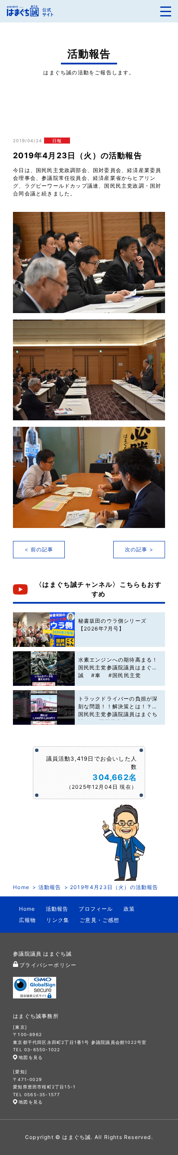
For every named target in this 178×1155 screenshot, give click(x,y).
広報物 (27, 920)
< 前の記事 (39, 549)
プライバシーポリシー (47, 965)
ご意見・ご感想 (99, 920)
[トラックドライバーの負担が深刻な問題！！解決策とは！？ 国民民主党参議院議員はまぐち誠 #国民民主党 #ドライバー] (43, 707)
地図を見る (31, 1057)
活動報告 (49, 887)
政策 (129, 908)
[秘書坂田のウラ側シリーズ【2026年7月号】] (43, 629)
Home (21, 887)
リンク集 (57, 920)
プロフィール (96, 908)
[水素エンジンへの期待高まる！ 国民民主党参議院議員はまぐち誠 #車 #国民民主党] (43, 668)
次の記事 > (139, 549)
